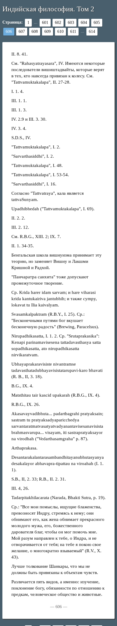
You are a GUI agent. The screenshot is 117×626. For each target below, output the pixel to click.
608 (35, 31)
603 (71, 22)
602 (58, 22)
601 (45, 22)
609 (47, 31)
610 (60, 31)
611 (73, 31)
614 (92, 31)
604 (84, 22)
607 (22, 31)
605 (97, 22)
